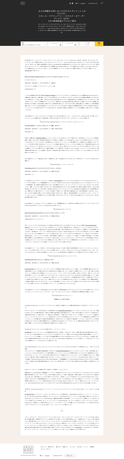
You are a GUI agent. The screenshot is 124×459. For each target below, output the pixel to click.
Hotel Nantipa (58, 180)
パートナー (85, 447)
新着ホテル (65, 447)
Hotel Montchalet (29, 269)
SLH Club (79, 447)
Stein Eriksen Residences (63, 351)
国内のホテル (51, 447)
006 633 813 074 (93, 3)
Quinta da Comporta (50, 95)
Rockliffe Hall (28, 332)
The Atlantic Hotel (29, 394)
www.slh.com (28, 70)
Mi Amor (45, 372)
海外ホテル (58, 447)
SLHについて (44, 447)
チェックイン (55, 43)
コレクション (72, 447)
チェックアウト (69, 43)
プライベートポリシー (46, 449)
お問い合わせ (69, 455)
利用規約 (92, 447)
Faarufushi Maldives (41, 138)
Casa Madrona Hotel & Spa (64, 310)
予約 (99, 44)
